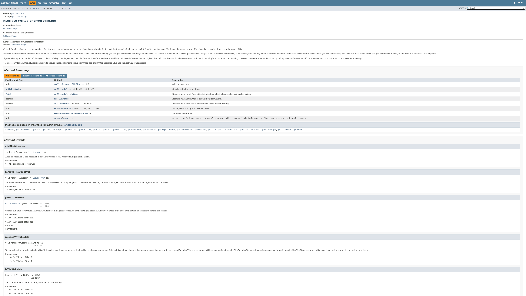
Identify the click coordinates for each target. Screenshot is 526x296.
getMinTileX (71, 130)
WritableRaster (13, 89)
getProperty (149, 130)
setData (58, 118)
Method (36, 8)
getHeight (57, 130)
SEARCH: (462, 8)
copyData (9, 130)
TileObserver (78, 84)
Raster (66, 118)
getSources (200, 130)
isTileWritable (61, 104)
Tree (45, 3)
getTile (212, 130)
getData (36, 130)
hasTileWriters (61, 99)
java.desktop (17, 14)
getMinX (97, 130)
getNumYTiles (134, 130)
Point (8, 94)
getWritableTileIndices (66, 94)
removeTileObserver (64, 113)
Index (63, 3)
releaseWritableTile (64, 108)
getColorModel (23, 130)
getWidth (298, 130)
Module (14, 3)
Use (39, 3)
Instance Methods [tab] (32, 76)
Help (70, 3)
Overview (5, 3)
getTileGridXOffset (228, 130)
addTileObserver (62, 84)
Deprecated (53, 3)
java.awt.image (19, 16)
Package (24, 3)
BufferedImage (10, 36)
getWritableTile (62, 89)
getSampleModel (185, 130)
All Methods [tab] (12, 76)
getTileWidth (284, 130)
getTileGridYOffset (250, 130)
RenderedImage (10, 28)
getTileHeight (269, 130)
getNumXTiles (119, 130)
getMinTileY (85, 130)
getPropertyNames (166, 130)
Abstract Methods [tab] (55, 76)
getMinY (107, 130)
